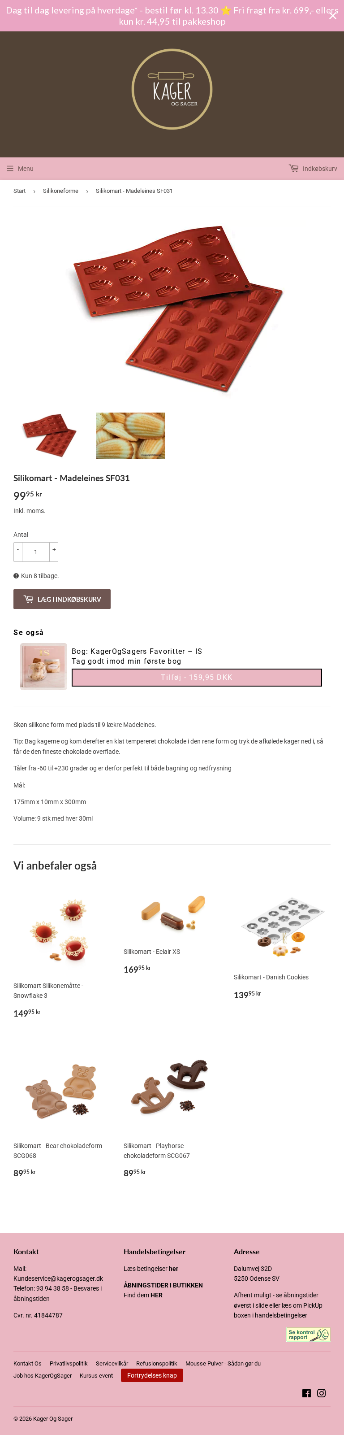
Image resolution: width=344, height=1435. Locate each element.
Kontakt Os (27, 1363)
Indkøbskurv (319, 168)
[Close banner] (333, 15)
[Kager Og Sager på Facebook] (306, 1394)
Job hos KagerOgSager (42, 1375)
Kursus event (96, 1375)
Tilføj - (197, 677)
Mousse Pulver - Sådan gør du (223, 1363)
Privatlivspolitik (69, 1363)
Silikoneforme (60, 190)
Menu (26, 168)
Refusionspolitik (156, 1363)
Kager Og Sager (53, 1418)
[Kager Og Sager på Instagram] (321, 1394)
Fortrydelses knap (152, 1375)
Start (19, 190)
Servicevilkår (112, 1363)
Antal (20, 534)
